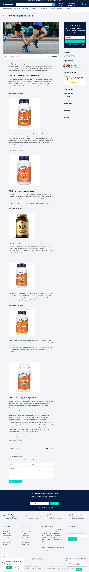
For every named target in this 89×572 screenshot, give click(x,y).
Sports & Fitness (68, 107)
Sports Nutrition (34, 8)
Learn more (8, 564)
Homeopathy (26, 8)
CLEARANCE (67, 117)
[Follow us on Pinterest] (72, 56)
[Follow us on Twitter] (67, 56)
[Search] (53, 4)
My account (71, 5)
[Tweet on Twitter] (14, 56)
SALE (79, 8)
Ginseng (68, 8)
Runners (14, 437)
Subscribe (75, 41)
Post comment (15, 482)
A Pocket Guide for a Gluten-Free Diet (78, 64)
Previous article (14, 448)
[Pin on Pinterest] (12, 56)
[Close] (23, 559)
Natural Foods (60, 8)
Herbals (52, 8)
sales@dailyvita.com (47, 550)
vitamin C (12, 203)
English (4, 556)
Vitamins (11, 79)
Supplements (17, 8)
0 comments (54, 56)
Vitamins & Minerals (7, 8)
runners (5, 19)
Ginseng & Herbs (68, 103)
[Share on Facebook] (9, 56)
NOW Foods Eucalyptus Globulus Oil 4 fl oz (77, 78)
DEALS (74, 8)
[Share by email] (17, 56)
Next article (49, 448)
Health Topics (67, 100)
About (4, 10)
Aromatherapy (44, 8)
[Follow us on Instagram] (69, 56)
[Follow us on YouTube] (74, 56)
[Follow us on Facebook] (64, 56)
